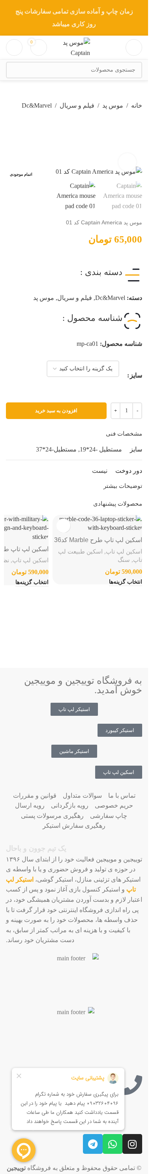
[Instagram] (132, 1144)
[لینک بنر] (74, 18)
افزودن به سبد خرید (56, 410)
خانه (136, 105)
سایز (136, 375)
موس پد (112, 105)
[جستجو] (14, 70)
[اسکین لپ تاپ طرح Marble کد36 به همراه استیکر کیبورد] (97, 524)
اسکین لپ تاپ (124, 551)
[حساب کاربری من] (14, 47)
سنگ (124, 559)
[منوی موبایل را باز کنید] (134, 47)
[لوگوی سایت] (74, 47)
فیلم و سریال (77, 105)
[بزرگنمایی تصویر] (127, 162)
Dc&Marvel (37, 105)
